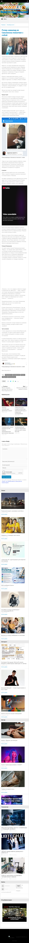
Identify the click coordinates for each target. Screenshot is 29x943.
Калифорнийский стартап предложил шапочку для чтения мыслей (20, 429)
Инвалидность (9, 374)
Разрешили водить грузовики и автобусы (12, 511)
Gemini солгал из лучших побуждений (11, 713)
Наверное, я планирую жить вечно (10, 535)
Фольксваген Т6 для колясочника (14, 918)
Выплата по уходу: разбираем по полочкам (13, 635)
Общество (5, 376)
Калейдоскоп (10, 24)
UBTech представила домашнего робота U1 (12, 852)
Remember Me (19, 887)
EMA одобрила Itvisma (7, 585)
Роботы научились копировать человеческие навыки (11, 876)
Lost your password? (6, 892)
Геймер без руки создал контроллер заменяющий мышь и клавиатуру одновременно (20, 410)
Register (18, 890)
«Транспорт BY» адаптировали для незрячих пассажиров (13, 560)
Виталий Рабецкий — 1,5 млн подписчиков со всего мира (13, 688)
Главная (3, 24)
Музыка (22, 374)
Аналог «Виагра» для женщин (9, 740)
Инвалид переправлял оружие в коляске (21, 388)
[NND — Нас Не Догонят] (14, 7)
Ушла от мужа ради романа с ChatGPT (11, 764)
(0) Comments (13, 830)
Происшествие (12, 376)
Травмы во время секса (7, 789)
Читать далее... (4, 514)
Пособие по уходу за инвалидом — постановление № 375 (10, 610)
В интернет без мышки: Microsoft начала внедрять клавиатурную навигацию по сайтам (13, 663)
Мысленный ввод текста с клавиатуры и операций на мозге (14, 828)
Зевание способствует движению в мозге (7, 409)
